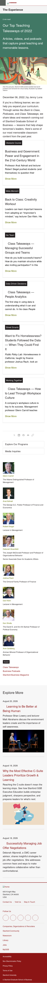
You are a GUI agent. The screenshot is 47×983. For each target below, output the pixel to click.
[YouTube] (28, 918)
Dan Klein (7, 600)
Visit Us (18, 902)
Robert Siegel (8, 526)
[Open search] (44, 2)
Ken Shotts (7, 623)
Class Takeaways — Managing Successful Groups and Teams (19, 247)
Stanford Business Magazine (16, 674)
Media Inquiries (13, 451)
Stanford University (10, 975)
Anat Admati (8, 501)
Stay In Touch (29, 902)
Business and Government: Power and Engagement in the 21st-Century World (22, 155)
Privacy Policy (8, 966)
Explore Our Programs (16, 444)
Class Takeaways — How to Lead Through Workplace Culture (23, 393)
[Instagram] (21, 918)
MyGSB (6, 949)
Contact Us (7, 902)
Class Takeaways (11, 667)
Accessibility (7, 956)
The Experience (13, 10)
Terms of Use (8, 970)
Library (5, 940)
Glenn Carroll (8, 476)
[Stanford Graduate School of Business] (13, 3)
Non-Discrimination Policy (12, 961)
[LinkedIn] (35, 918)
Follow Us (7, 911)
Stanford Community (11, 931)
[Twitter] (6, 918)
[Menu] (3, 3)
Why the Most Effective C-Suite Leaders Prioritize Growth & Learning (23, 775)
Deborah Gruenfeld (10, 549)
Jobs (5, 945)
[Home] (6, 887)
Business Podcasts (11, 670)
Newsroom (7, 935)
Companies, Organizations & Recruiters (19, 926)
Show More (11, 178)
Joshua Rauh (8, 578)
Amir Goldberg (9, 648)
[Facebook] (13, 918)
